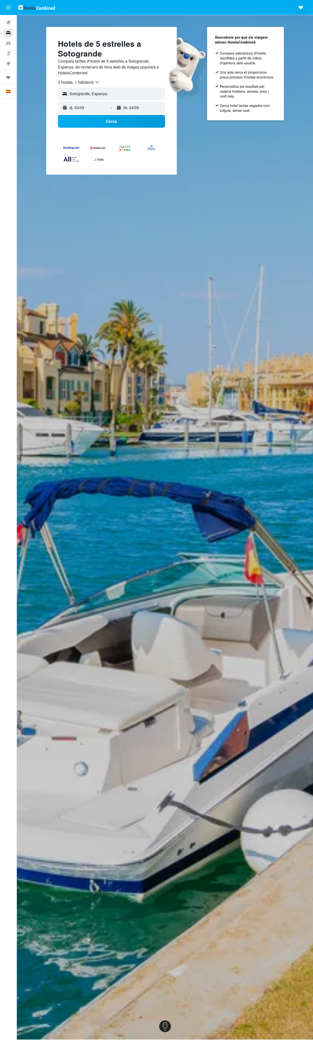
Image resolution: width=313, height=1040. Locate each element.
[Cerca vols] (8, 22)
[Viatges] (8, 77)
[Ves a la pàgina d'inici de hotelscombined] (37, 7)
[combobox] (79, 82)
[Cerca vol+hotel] (8, 53)
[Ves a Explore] (8, 63)
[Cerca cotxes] (8, 43)
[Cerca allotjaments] (8, 33)
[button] (8, 7)
